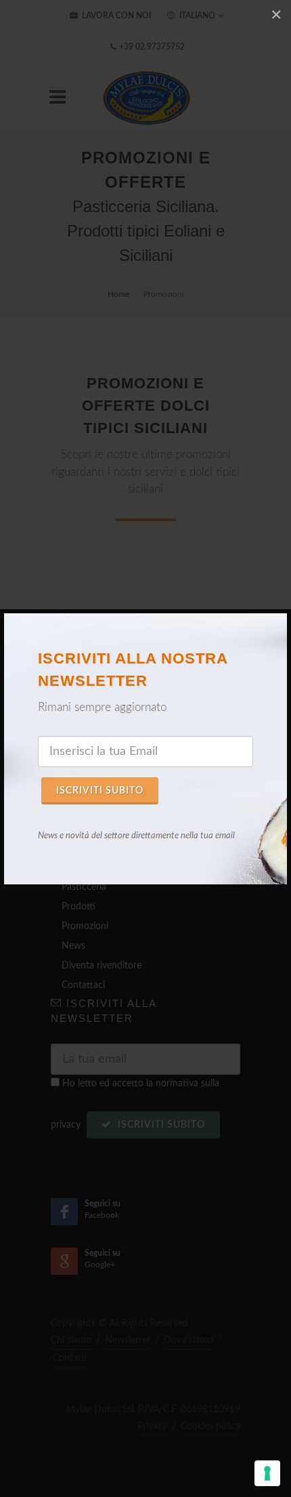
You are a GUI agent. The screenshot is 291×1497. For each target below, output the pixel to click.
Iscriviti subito (99, 791)
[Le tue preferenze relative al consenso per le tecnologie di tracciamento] (267, 1473)
